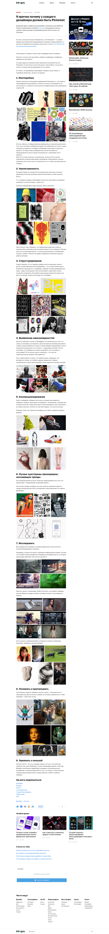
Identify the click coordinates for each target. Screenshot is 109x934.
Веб (17, 904)
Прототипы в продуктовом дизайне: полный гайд (33, 856)
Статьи (41, 3)
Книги (73, 3)
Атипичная (51, 904)
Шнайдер (19, 783)
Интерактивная (52, 915)
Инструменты (20, 908)
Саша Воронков (21, 790)
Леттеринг (30, 902)
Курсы (50, 919)
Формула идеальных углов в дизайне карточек (32, 850)
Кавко (18, 788)
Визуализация (52, 910)
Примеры (30, 904)
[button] (92, 3)
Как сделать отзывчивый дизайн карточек (31, 853)
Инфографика (89, 906)
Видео (50, 908)
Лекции (18, 912)
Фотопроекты (65, 906)
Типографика (78, 902)
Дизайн (18, 12)
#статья (26, 801)
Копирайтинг (88, 908)
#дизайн (19, 801)
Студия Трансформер (23, 792)
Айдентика (19, 902)
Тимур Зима (20, 794)
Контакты (32, 931)
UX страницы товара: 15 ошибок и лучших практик (34, 859)
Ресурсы (62, 3)
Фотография (77, 904)
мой (17, 796)
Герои (49, 912)
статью (41, 28)
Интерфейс (88, 904)
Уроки (52, 3)
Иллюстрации (20, 906)
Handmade (51, 902)
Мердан (19, 785)
